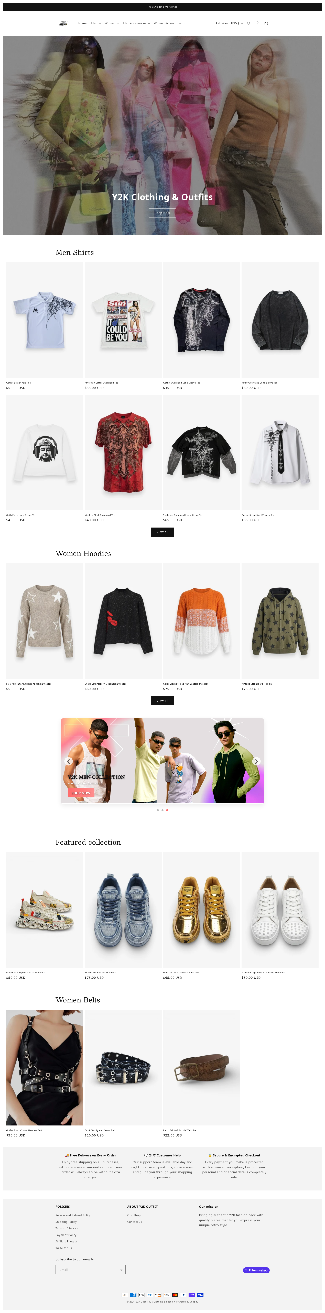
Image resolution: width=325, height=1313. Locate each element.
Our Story (134, 1215)
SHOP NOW (81, 793)
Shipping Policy (66, 1222)
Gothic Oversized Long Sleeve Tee (181, 382)
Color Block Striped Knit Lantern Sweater (185, 683)
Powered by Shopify (187, 1301)
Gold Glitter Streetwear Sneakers (181, 972)
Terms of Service (67, 1228)
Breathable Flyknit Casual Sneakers (25, 972)
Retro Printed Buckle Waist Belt (180, 1130)
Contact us (134, 1222)
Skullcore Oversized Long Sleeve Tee (183, 515)
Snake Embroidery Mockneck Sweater (105, 683)
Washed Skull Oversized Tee (100, 515)
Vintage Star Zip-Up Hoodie (257, 683)
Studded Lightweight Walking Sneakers (263, 972)
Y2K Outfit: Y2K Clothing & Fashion (155, 1301)
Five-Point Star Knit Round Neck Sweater (28, 683)
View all (162, 532)
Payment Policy (66, 1235)
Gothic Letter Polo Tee (18, 382)
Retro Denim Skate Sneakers (100, 972)
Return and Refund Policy (73, 1215)
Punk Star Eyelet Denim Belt (100, 1130)
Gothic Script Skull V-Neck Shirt (259, 515)
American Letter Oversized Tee (101, 382)
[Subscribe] (121, 1269)
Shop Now (162, 213)
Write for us (64, 1248)
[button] (96, 23)
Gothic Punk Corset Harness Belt (24, 1130)
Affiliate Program (68, 1241)
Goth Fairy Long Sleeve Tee (21, 515)
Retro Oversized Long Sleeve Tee (259, 382)
